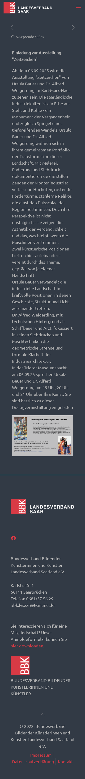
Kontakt (65, 761)
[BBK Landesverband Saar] (28, 7)
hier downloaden (27, 645)
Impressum (41, 754)
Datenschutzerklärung (33, 761)
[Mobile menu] (79, 7)
